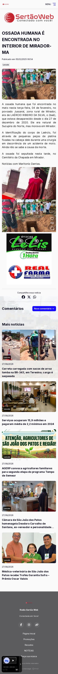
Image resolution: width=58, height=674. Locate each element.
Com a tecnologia (25, 669)
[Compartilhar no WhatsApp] (34, 297)
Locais (6, 65)
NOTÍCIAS (29, 650)
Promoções (29, 639)
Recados (29, 645)
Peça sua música (29, 656)
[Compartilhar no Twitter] (29, 297)
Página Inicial (29, 633)
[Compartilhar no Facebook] (23, 297)
